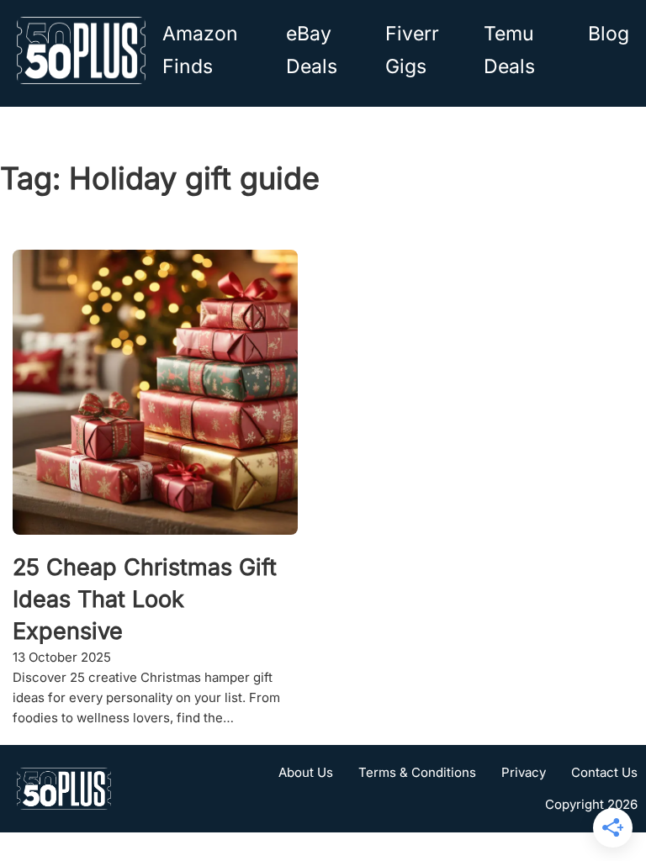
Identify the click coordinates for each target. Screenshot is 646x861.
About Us (305, 772)
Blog (608, 33)
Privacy (523, 772)
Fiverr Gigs (412, 50)
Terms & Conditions (417, 772)
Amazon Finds (200, 50)
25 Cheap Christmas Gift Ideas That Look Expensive (145, 599)
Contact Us (604, 772)
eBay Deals (311, 50)
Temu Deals (509, 50)
